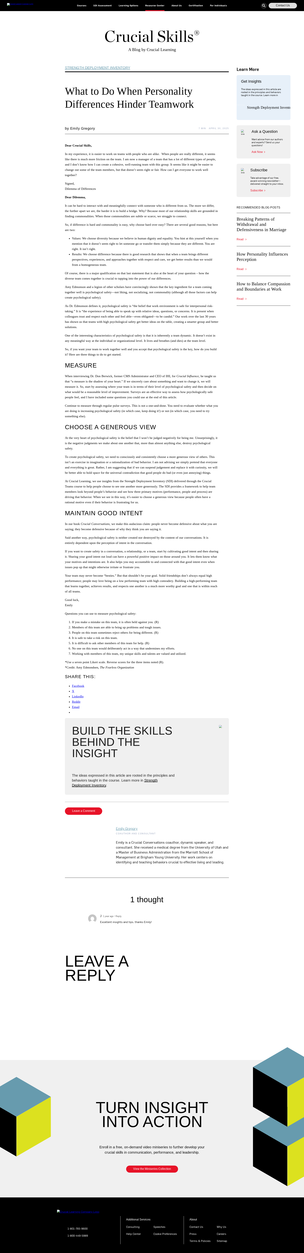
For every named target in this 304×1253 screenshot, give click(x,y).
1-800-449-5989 (78, 1235)
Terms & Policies (200, 1241)
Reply (119, 916)
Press (193, 1234)
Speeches (159, 1227)
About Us (177, 5)
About (193, 1219)
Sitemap (222, 1241)
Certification (196, 5)
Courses (81, 5)
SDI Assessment (102, 5)
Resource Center (154, 5)
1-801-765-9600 (78, 1228)
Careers (221, 1234)
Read (240, 239)
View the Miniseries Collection (152, 1168)
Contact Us (283, 5)
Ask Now (257, 151)
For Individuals (218, 5)
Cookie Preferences (165, 1234)
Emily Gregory (127, 828)
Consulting (133, 1227)
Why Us (221, 1227)
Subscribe (256, 190)
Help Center (133, 1234)
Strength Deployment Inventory (97, 68)
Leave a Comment (83, 810)
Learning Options (128, 5)
